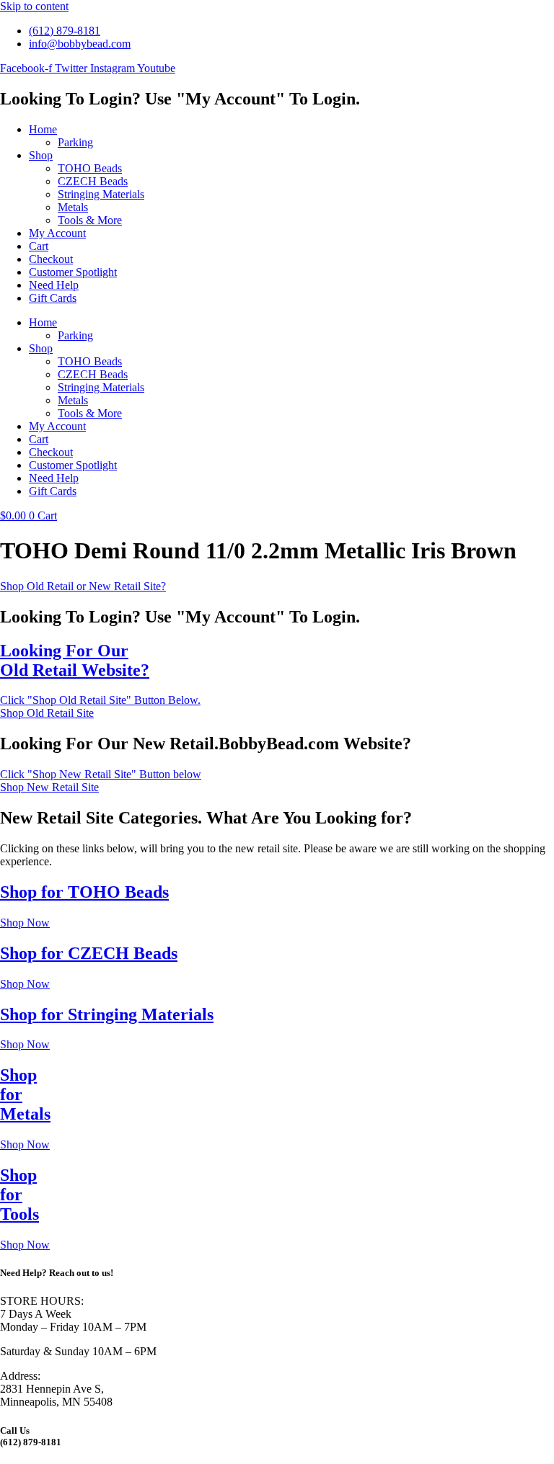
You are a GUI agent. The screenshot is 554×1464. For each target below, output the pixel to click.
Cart (38, 246)
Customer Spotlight (73, 272)
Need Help (54, 285)
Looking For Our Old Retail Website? (74, 660)
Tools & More (90, 220)
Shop (41, 155)
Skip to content (34, 6)
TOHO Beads (90, 168)
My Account (57, 233)
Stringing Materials (101, 194)
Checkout (51, 259)
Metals (73, 207)
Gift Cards (52, 298)
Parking (75, 142)
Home (43, 129)
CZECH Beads (93, 181)
